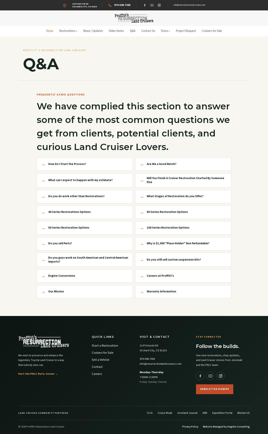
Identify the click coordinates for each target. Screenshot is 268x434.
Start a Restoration (105, 345)
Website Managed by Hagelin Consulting (226, 427)
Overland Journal (187, 413)
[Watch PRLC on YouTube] (210, 376)
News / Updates (93, 31)
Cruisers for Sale (212, 31)
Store (164, 31)
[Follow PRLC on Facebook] (200, 376)
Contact (97, 367)
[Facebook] (145, 5)
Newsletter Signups (214, 389)
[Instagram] (159, 5)
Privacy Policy (190, 427)
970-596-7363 (147, 359)
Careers (97, 374)
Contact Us (148, 31)
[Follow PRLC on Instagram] (220, 376)
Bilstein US (243, 413)
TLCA (150, 413)
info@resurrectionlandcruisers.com (189, 5)
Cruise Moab (165, 413)
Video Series (116, 31)
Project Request (186, 31)
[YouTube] (152, 5)
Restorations (67, 31)
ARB (204, 413)
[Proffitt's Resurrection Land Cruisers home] (134, 18)
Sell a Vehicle (100, 360)
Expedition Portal (222, 413)
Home (49, 31)
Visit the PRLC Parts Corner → (38, 374)
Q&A (132, 31)
